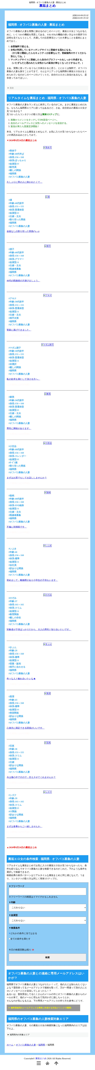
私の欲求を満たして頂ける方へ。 (23, 379)
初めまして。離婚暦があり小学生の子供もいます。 (32, 580)
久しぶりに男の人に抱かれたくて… (24, 182)
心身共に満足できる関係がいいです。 (26, 728)
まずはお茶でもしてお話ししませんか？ (27, 477)
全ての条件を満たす (20, 939)
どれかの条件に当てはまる (23, 933)
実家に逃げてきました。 (19, 330)
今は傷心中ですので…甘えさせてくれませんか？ (31, 777)
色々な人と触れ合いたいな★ (21, 678)
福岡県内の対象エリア (20, 1035)
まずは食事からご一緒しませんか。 (24, 826)
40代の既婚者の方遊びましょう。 (23, 280)
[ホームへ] (47, 1064)
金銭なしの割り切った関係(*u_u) (23, 231)
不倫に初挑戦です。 (17, 527)
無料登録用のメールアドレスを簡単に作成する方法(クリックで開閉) (41, 1008)
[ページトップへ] (56, 1064)
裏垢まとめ (41, 1058)
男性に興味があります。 (19, 428)
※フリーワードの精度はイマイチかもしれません (33, 891)
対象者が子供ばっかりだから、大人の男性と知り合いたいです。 (39, 629)
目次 (12, 88)
